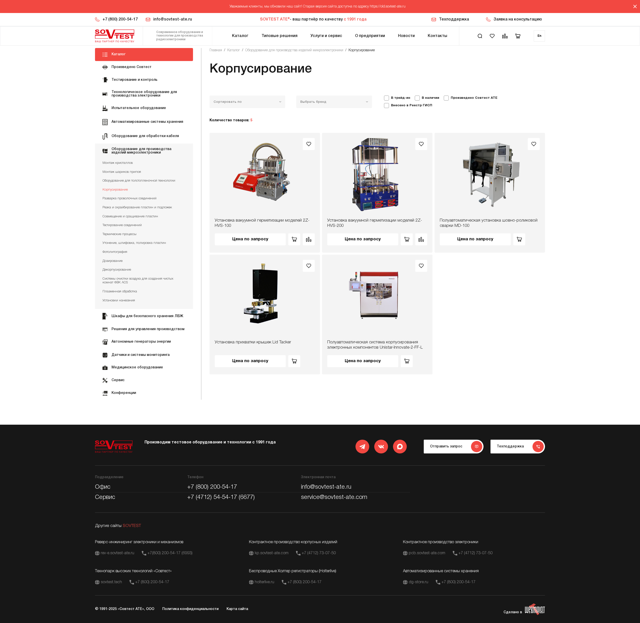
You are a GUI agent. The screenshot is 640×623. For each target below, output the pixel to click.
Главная (216, 50)
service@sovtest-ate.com (334, 497)
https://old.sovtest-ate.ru (388, 6)
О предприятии (370, 36)
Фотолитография (114, 252)
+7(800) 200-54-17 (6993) (170, 553)
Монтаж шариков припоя (121, 172)
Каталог (240, 36)
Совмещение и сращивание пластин (130, 216)
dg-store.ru (418, 582)
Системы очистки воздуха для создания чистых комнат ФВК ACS (137, 280)
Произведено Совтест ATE (474, 98)
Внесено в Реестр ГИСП (411, 105)
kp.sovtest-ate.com (271, 553)
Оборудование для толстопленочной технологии (138, 180)
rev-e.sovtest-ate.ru (117, 553)
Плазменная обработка (119, 291)
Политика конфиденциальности (190, 609)
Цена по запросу (250, 239)
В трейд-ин (400, 98)
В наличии (430, 98)
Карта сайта (237, 609)
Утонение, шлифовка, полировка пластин (134, 243)
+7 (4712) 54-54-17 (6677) (221, 497)
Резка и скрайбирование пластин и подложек (137, 207)
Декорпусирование (116, 269)
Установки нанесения (118, 300)
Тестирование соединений (122, 225)
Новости (406, 36)
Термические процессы (119, 234)
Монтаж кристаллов (117, 163)
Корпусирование (115, 189)
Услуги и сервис (326, 36)
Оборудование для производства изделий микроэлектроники (294, 50)
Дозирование (112, 261)
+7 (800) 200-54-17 (120, 19)
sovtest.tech (111, 582)
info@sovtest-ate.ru (172, 19)
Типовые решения (280, 36)
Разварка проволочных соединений (129, 198)
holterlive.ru (264, 582)
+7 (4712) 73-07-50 (319, 553)
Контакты (437, 36)
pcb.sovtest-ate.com (427, 553)
